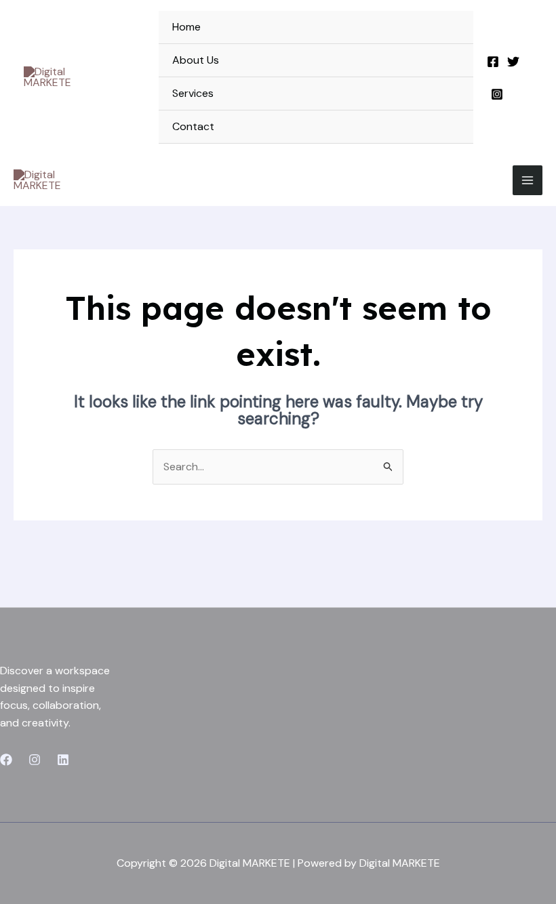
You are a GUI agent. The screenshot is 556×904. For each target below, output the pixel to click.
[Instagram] (497, 94)
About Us (195, 60)
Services (193, 93)
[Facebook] (493, 62)
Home (186, 27)
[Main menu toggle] (527, 180)
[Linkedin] (63, 760)
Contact (193, 126)
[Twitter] (513, 62)
